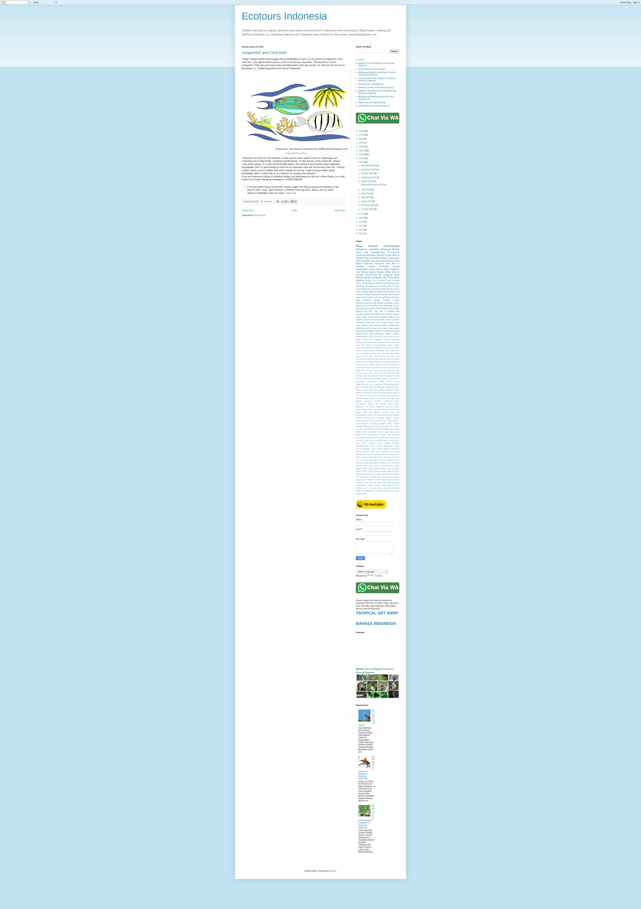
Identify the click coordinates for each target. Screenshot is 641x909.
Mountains (360, 398)
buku (358, 443)
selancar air (361, 306)
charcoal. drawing (363, 449)
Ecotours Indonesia (284, 16)
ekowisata (379, 261)
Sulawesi (383, 317)
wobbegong (370, 491)
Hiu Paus (368, 311)
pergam (383, 471)
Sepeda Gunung (374, 415)
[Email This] (282, 201)
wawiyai (386, 488)
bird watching (385, 283)
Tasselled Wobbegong (365, 426)
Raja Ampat (367, 246)
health (383, 325)
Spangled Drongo (384, 418)
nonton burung (368, 468)
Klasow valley (382, 269)
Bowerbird (366, 348)
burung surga (370, 303)
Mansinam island (369, 289)
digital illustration (375, 292)
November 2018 (368, 169)
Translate (378, 576)
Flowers (359, 277)
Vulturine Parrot (369, 320)
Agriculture (388, 336)
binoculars (371, 322)
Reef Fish (367, 412)
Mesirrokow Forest (370, 393)
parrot (363, 331)
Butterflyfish (379, 351)
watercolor (388, 306)
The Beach (394, 426)
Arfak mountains (363, 261)
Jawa (371, 373)
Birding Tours (371, 345)
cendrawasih (393, 252)
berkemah (384, 437)
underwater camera (383, 334)
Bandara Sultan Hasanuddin (375, 342)
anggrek (362, 437)
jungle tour (382, 460)
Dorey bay (385, 356)
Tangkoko (364, 423)
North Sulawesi (381, 258)
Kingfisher (389, 261)
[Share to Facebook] (292, 201)
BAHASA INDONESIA (376, 623)
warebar (359, 488)
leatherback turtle (363, 328)
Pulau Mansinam (375, 409)
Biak (363, 345)
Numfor (396, 401)
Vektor (381, 429)
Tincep (358, 429)
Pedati (371, 407)
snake (386, 331)
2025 (361, 135)
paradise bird (393, 292)
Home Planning (382, 365)
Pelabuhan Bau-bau (384, 407)
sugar (389, 477)
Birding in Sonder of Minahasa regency (376, 87)
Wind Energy (383, 432)
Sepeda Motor (387, 415)
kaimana (390, 460)
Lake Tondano (393, 379)
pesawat (390, 471)
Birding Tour (370, 280)
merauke (359, 466)
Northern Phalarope (383, 401)
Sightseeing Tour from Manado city (374, 106)
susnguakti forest (391, 275)
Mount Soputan (380, 395)
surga (383, 480)
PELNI (382, 404)
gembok (385, 454)
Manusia (389, 390)
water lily (367, 488)
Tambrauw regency (371, 300)
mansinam (360, 286)
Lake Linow (360, 297)
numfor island (380, 468)
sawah (377, 331)
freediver (378, 454)
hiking (385, 292)
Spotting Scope (368, 421)
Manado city (369, 277)
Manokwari (361, 249)
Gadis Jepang (374, 362)
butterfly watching (391, 443)
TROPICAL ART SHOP (377, 613)
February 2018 (368, 205)
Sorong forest (369, 418)
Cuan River (368, 356)
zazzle (365, 336)
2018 (361, 162)
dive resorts (376, 451)
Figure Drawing (392, 280)
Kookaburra (371, 379)
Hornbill (374, 367)
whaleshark (395, 488)
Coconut (359, 356)
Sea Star (395, 412)
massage (382, 463)
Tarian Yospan (393, 423)
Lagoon (384, 379)
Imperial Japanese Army (389, 370)
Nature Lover (375, 398)
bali (373, 261)
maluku (396, 303)
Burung (384, 294)
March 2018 (367, 201)
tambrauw (368, 263)
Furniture (364, 362)
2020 (361, 154)
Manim (365, 390)
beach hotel (370, 437)
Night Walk (395, 398)
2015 (361, 222)
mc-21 (388, 463)
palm (379, 328)
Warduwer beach (384, 320)
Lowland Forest (372, 297)
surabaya (384, 286)
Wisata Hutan (361, 435)
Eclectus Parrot (386, 308)
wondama (379, 491)
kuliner (396, 460)
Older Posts (340, 210)
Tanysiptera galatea (378, 423)
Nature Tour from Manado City (372, 102)
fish (379, 275)
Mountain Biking (393, 395)
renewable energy (372, 286)
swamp (388, 480)
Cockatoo (381, 280)
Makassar (381, 387)
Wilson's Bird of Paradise (366, 432)
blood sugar (364, 440)
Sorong (392, 258)
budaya (385, 440)
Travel (389, 277)
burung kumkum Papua (372, 443)
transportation (361, 485)
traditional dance (392, 482)
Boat (379, 294)
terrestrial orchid (362, 482)
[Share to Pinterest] (295, 201)
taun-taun (395, 480)
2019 (361, 158)
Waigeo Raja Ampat (391, 429)
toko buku (373, 482)
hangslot (364, 457)
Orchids (389, 314)
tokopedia (381, 482)
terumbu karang (370, 294)
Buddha (396, 348)
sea (382, 331)
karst (397, 325)
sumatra (371, 480)
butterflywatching (362, 446)
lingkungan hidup (371, 463)
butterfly (380, 303)
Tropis (375, 429)
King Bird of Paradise (384, 311)
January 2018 (367, 209)
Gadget (396, 308)
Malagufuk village (392, 387)
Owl (377, 404)
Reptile (376, 412)
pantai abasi (388, 328)
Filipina (358, 283)
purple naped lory (367, 474)
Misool (380, 393)
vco (393, 485)
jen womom (364, 460)
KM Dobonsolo (390, 373)
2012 (361, 230)
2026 (361, 131)
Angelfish (378, 339)
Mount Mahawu (385, 297)
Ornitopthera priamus (365, 404)
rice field (386, 474)
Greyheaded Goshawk (390, 362)
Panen (390, 404)
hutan (397, 283)
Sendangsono (361, 415)
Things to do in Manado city (370, 84)
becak (378, 437)
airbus (388, 435)
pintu (358, 474)
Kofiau (366, 314)
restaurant (378, 474)
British (373, 348)
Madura (387, 384)
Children (366, 353)
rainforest (380, 255)
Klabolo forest (361, 379)
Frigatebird (378, 359)
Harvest (372, 365)
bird (397, 258)
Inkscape (359, 373)
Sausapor (385, 412)
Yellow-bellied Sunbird (376, 435)
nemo (374, 328)
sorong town (365, 477)
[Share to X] (289, 201)
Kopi (379, 379)
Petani (396, 407)
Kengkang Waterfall (391, 376)
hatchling (372, 457)
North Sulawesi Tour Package (371, 69)
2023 (361, 143)
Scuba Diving (373, 317)
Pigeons (396, 314)
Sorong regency (368, 272)
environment (371, 275)
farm (364, 454)
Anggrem (386, 339)
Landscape (360, 381)
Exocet (358, 359)
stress (384, 477)
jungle (375, 460)
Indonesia (379, 263)
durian (371, 325)
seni (368, 306)
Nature (367, 398)
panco (370, 471)
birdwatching (378, 252)
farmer (377, 325)
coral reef (362, 252)
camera (390, 322)
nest (391, 466)
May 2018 (366, 193)
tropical (370, 485)
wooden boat (388, 491)
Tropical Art (290, 193)
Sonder (371, 266)
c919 (373, 446)
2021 (361, 150)
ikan (389, 457)
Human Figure (388, 367)
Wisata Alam (394, 432)
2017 (361, 214)
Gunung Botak (362, 365)
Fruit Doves (387, 359)
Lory (366, 384)
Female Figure (393, 294)
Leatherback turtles (375, 381)
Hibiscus (359, 311)
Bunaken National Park (370, 308)
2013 (361, 225)
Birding (395, 249)
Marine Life (381, 277)
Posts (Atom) (260, 215)
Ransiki (385, 409)
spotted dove (375, 477)
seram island (394, 474)
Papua (368, 258)
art (372, 258)
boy (378, 322)
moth (371, 466)
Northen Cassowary (364, 401)
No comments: (267, 201)
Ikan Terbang (374, 370)
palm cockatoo (361, 471)
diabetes (366, 451)
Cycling (371, 269)
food (392, 283)
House (379, 367)
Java (366, 373)
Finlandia (370, 359)
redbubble (370, 331)
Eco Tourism (394, 286)
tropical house (377, 306)
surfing (377, 480)
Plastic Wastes (362, 409)
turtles (389, 485)
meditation (395, 463)
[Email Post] (277, 201)
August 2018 (367, 181)
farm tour (370, 454)
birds (358, 292)
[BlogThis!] (286, 201)
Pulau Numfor (361, 317)
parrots (376, 471)
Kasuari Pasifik (377, 376)
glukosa (392, 454)
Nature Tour (385, 398)
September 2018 (369, 177)
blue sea (373, 440)
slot (357, 477)
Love (371, 384)
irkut (393, 457)
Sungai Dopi (392, 421)
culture (379, 449)
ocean (388, 468)
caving (378, 446)
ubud (371, 334)
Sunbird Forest (381, 421)
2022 (361, 146)
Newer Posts (248, 210)
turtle (366, 334)
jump (371, 460)
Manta (372, 314)
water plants (377, 488)
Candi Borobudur (392, 351)
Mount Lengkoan (366, 395)
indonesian (391, 246)
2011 (361, 233)
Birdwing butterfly (386, 345)
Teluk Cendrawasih (381, 426)
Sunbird (390, 317)
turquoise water (380, 485)
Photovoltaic (381, 289)
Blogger (332, 871)
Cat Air (358, 353)
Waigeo (380, 272)
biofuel (388, 272)
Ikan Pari (364, 370)
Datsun (377, 356)
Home (294, 210)
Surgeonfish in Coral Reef (296, 153)
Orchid (364, 283)
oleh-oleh (395, 468)
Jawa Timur (378, 373)
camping (364, 292)
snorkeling (374, 249)
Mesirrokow (380, 314)
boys (380, 440)
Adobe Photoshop (375, 336)
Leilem (389, 381)
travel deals (394, 331)
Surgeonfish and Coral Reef (264, 53)
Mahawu (373, 387)
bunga (383, 322)
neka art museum (381, 466)
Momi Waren (388, 393)
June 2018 (366, 189)
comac (373, 449)
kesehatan (388, 303)
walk (397, 485)
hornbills (390, 325)
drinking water (388, 451)
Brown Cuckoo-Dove (384, 348)
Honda (368, 367)
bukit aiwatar (394, 440)
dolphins (364, 325)
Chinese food (375, 353)
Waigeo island (373, 283)
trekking (359, 334)
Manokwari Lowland (377, 390)
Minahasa (385, 249)
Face (364, 359)
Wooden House (393, 289)
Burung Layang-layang (365, 351)
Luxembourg (378, 384)
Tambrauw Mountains (366, 255)
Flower (358, 289)
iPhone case (382, 457)
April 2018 (366, 197)
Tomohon (386, 300)
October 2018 (367, 173)
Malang (359, 390)
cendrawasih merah (391, 446)
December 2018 (368, 165)
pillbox (396, 471)
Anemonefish (367, 339)
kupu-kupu (360, 463)
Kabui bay (367, 376)
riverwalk (359, 294)
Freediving (384, 266)
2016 (361, 218)
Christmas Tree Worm (390, 353)
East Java (395, 356)
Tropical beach (367, 429)
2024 (361, 139)
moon (366, 466)
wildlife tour (360, 491)
